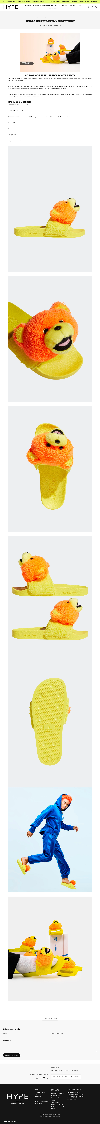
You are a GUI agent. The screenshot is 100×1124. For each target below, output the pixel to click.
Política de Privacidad (57, 1104)
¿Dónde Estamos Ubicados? (40, 1096)
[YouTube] (44, 1078)
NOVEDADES (55, 5)
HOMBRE (36, 5)
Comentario (7, 1040)
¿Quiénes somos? (40, 1092)
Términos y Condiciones (55, 1101)
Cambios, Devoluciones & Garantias (42, 1102)
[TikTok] (47, 1078)
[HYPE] (17, 1096)
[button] (89, 7)
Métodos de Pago (56, 1098)
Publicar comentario (11, 1055)
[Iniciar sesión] (92, 7)
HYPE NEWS (53, 9)
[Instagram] (37, 1078)
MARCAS (76, 5)
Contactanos (39, 1099)
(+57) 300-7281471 (79, 1094)
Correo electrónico (57, 1033)
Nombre (5, 1033)
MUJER (27, 5)
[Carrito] (96, 7)
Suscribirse (75, 1076)
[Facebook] (40, 1078)
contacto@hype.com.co (77, 1096)
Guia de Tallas (55, 1095)
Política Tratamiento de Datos (57, 1107)
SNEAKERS (46, 5)
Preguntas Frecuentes (57, 1093)
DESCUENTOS (67, 5)
